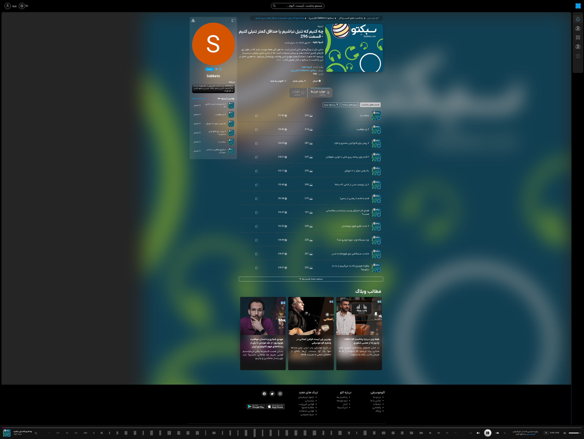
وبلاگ (378, 411)
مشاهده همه (198, 98)
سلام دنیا (364, 115)
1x (546, 433)
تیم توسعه (342, 400)
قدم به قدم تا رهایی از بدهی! (354, 198)
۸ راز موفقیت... (220, 114)
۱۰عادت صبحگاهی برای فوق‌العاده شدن (350, 253)
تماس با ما (375, 400)
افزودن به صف (276, 81)
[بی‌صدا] (565, 433)
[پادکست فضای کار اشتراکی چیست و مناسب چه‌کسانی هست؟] (376, 212)
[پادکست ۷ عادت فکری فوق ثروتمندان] (376, 226)
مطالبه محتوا (308, 407)
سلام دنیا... (221, 142)
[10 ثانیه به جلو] (497, 433)
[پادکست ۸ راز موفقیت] (376, 129)
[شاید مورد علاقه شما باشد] (578, 52)
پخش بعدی (298, 81)
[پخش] (487, 433)
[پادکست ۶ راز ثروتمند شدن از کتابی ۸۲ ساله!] (376, 184)
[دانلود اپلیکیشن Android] (256, 407)
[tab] (320, 93)
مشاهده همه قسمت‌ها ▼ (311, 279)
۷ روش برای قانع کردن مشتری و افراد (351, 143)
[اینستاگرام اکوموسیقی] (280, 393)
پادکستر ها (342, 397)
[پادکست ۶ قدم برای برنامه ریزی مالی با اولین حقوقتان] (376, 156)
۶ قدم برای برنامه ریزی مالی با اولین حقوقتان (347, 156)
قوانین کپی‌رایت (306, 404)
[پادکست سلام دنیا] (376, 115)
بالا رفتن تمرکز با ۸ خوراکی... (215, 123)
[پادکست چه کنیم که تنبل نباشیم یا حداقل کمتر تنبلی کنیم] (7, 433)
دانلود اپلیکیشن (306, 397)
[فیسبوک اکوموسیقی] (264, 393)
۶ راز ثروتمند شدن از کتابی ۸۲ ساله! (352, 184)
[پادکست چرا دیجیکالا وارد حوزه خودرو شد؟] (376, 239)
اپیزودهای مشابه (349, 104)
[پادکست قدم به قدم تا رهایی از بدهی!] (376, 198)
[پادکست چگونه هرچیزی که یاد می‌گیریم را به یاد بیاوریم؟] (376, 267)
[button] (257, 115)
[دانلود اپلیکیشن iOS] (275, 407)
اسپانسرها (342, 407)
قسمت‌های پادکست (370, 104)
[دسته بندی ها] (578, 37)
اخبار (345, 404)
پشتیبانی (309, 400)
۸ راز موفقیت (362, 129)
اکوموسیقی (530, 434)
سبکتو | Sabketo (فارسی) (304, 70)
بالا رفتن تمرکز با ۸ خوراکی (357, 170)
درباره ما (377, 397)
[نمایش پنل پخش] (36, 433)
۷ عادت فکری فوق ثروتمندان (355, 226)
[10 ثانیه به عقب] (478, 433)
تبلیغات (377, 404)
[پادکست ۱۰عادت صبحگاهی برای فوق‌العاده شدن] (376, 253)
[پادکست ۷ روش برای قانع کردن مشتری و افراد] (376, 143)
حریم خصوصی (307, 414)
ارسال (315, 81)
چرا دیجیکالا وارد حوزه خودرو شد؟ (353, 239)
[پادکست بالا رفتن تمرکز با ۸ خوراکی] (376, 170)
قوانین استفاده (306, 411)
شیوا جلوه (307, 67)
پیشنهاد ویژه (330, 104)
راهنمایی (376, 407)
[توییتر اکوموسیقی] (272, 393)
